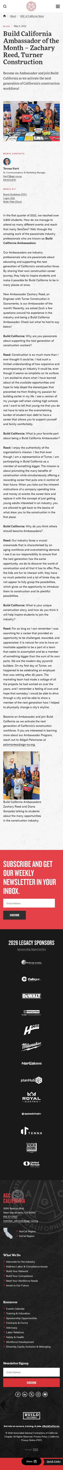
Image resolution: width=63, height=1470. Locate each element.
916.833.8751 (9, 179)
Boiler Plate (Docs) (12, 201)
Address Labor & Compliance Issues (27, 1266)
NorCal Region (27, 1231)
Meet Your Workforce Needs (22, 1281)
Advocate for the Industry (20, 1261)
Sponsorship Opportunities (31, 949)
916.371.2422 (10, 1216)
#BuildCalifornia (50, 1426)
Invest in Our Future (17, 1285)
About (13, 15)
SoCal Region (26, 1236)
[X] (31, 1394)
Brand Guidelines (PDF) (15, 194)
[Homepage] (31, 6)
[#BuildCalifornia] (31, 1415)
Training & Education (18, 1313)
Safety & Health (15, 1337)
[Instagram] (38, 1394)
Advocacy (11, 1327)
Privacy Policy (40, 1436)
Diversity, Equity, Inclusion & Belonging (28, 1346)
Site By (28, 1449)
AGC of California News (32, 15)
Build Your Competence (19, 1276)
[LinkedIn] (24, 1394)
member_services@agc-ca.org (20, 1220)
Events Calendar (15, 1308)
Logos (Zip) (9, 198)
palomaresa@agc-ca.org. (19, 744)
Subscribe (14, 915)
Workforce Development (20, 1342)
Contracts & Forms (17, 1323)
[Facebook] (18, 1394)
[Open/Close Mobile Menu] (58, 6)
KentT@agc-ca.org (12, 176)
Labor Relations (15, 1332)
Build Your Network (17, 1271)
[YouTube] (45, 1394)
